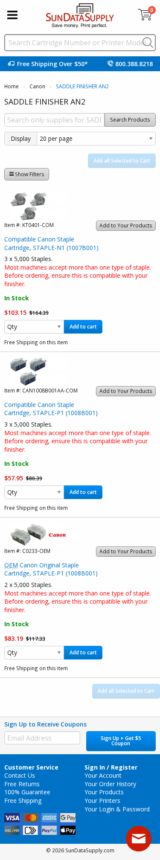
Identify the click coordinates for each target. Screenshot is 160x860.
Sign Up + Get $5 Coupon (121, 741)
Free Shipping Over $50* (52, 64)
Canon (37, 86)
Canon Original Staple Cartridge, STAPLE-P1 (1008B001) (51, 569)
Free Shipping (22, 800)
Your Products (104, 792)
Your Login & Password (117, 809)
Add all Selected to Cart (121, 160)
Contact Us (19, 775)
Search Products (130, 119)
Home (11, 86)
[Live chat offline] (138, 838)
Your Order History (110, 784)
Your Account (103, 775)
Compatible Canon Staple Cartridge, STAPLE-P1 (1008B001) (51, 409)
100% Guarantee (27, 792)
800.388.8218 (134, 64)
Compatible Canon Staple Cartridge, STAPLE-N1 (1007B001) (51, 243)
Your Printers (102, 800)
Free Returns (22, 784)
